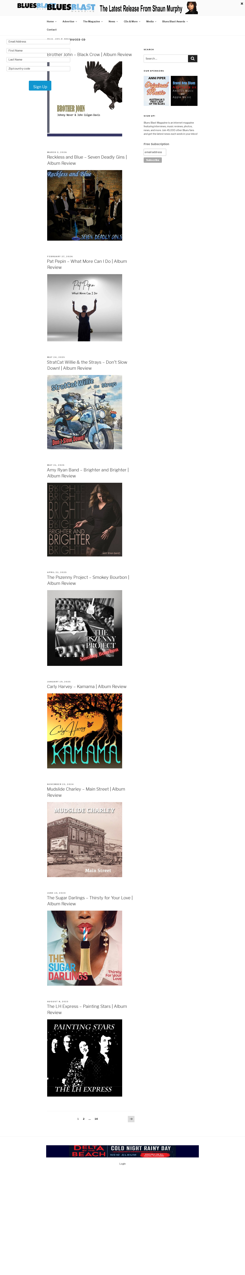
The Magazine (91, 21)
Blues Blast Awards (173, 21)
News (112, 21)
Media (150, 21)
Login (122, 1163)
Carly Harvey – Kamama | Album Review (87, 686)
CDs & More (131, 21)
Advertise (68, 21)
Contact (52, 29)
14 (97, 1118)
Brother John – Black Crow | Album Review (89, 54)
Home (50, 21)
